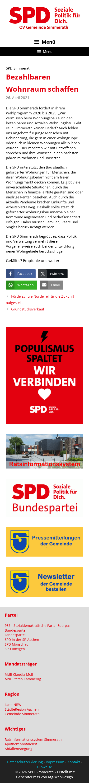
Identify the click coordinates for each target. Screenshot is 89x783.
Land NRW (13, 704)
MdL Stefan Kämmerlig (23, 679)
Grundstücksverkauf (27, 309)
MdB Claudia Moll (19, 674)
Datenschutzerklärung (25, 762)
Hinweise (44, 766)
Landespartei (15, 635)
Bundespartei (15, 630)
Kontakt (73, 762)
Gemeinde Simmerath (22, 714)
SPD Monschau (16, 644)
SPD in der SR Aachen (22, 639)
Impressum (55, 762)
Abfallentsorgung (18, 748)
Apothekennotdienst (21, 744)
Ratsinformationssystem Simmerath (33, 739)
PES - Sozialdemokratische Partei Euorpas (37, 625)
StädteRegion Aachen (22, 709)
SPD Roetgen (15, 649)
